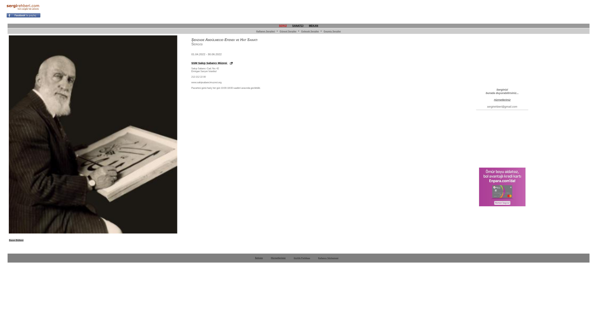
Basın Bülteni (16, 240)
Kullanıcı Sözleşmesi (328, 258)
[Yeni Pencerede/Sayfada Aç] (231, 63)
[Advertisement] (531, 10)
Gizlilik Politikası (302, 258)
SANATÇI (297, 25)
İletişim (259, 258)
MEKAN (313, 25)
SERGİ (283, 25)
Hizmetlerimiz (502, 99)
